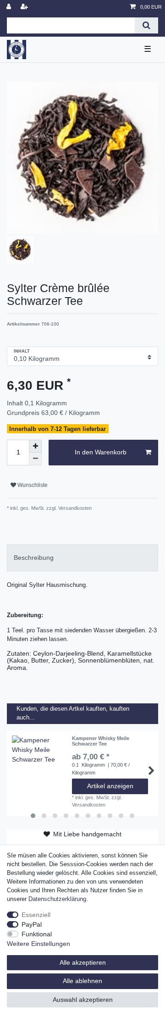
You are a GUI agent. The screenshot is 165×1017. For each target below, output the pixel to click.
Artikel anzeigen (110, 786)
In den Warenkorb (100, 452)
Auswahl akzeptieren (83, 999)
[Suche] (146, 25)
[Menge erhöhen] (35, 446)
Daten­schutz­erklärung (57, 899)
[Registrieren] (25, 7)
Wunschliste (32, 485)
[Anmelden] (9, 7)
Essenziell (36, 914)
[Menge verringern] (35, 459)
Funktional (37, 934)
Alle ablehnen (82, 980)
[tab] (82, 557)
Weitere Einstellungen (38, 943)
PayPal (32, 924)
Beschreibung (34, 557)
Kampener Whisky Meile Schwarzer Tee (100, 740)
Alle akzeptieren (83, 962)
